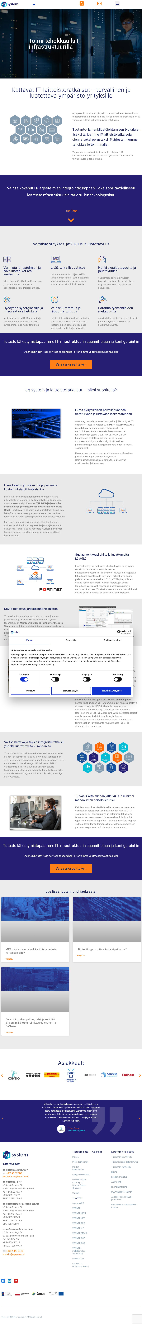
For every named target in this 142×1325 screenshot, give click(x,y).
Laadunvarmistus (119, 1177)
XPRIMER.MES (78, 1218)
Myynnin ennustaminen (121, 1192)
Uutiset (75, 1193)
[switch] (55, 679)
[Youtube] (16, 1280)
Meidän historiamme (78, 1168)
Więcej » (9, 959)
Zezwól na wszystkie (112, 691)
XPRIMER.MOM (79, 1213)
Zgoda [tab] (29, 640)
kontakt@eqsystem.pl (13, 1254)
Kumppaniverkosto (80, 1175)
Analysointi (116, 1182)
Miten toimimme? (80, 1162)
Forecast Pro (78, 1259)
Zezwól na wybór (71, 691)
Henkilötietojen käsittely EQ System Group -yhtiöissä (79, 1184)
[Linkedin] (9, 1280)
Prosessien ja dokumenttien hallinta (123, 1206)
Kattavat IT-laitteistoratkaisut (80, 1265)
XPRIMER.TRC (78, 1223)
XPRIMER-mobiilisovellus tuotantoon (78, 1251)
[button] (82, 3)
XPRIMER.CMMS (79, 1233)
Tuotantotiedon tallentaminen (124, 1162)
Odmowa (30, 691)
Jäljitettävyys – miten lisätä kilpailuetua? (102, 949)
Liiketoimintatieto (119, 1187)
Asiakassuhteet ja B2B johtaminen (121, 1198)
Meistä (75, 1157)
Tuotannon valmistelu (121, 1167)
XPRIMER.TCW (78, 1238)
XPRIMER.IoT (78, 1228)
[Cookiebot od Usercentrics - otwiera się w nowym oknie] (119, 632)
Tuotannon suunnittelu (121, 1157)
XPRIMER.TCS (78, 1243)
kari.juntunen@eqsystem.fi (15, 1176)
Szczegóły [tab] (71, 640)
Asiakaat (97, 1151)
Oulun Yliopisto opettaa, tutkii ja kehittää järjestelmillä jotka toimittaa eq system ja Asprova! (31, 1023)
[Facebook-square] (3, 1280)
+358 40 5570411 (15, 1173)
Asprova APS (78, 1203)
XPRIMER (76, 1208)
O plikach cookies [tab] (112, 640)
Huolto (114, 1172)
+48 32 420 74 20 (14, 1251)
